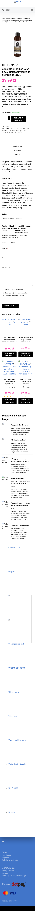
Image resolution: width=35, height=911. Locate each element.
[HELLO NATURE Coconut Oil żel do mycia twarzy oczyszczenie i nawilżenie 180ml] (9, 367)
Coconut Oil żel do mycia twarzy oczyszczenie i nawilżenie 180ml (9, 384)
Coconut (12, 130)
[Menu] (32, 10)
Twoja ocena (4, 242)
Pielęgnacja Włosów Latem (20, 525)
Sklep (12, 18)
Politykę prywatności (16, 289)
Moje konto (6, 855)
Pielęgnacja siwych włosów (19, 425)
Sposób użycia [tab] (17, 146)
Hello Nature (21, 130)
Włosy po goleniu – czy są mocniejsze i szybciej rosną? (20, 460)
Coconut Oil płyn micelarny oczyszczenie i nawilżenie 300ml (25, 384)
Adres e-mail (6, 258)
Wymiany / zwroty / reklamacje (14, 876)
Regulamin (6, 858)
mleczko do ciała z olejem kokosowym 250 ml (9, 341)
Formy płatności (8, 871)
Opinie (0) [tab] (17, 154)
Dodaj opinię (10, 306)
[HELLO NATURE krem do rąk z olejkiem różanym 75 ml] (25, 326)
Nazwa (5, 248)
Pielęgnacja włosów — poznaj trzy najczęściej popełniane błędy (20, 505)
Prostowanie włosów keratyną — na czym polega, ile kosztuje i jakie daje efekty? (20, 482)
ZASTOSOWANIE (18, 18)
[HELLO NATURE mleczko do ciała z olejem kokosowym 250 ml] (9, 326)
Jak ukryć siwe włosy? (18, 440)
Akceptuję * (14, 289)
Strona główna (6, 18)
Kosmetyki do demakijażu (12, 132)
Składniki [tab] (17, 150)
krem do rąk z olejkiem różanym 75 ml (26, 340)
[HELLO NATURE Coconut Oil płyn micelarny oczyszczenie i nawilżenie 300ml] (25, 367)
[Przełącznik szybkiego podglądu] (13, 321)
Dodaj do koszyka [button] (9, 354)
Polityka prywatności (10, 860)
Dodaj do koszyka (18, 119)
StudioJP (29, 908)
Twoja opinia (6, 267)
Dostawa (5, 873)
